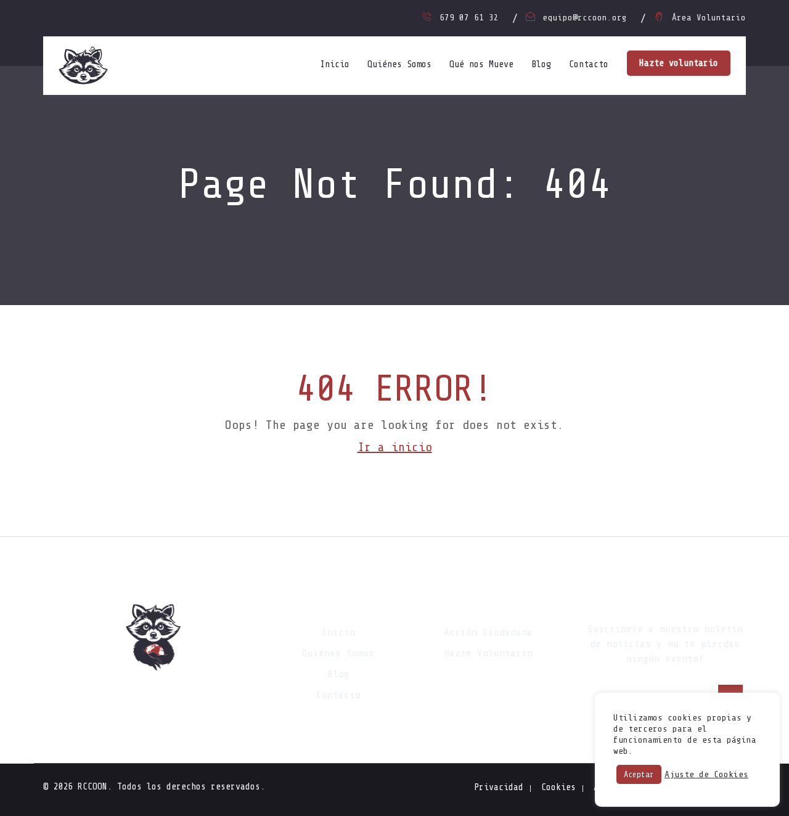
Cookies (558, 787)
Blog (541, 64)
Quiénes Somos (399, 64)
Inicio (335, 64)
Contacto (588, 64)
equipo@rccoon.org (585, 17)
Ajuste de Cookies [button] (706, 774)
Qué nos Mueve (481, 64)
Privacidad (498, 787)
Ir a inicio (395, 447)
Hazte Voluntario (488, 653)
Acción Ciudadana (488, 632)
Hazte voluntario (678, 63)
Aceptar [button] (639, 774)
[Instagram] (154, 697)
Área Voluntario (709, 17)
